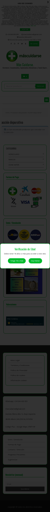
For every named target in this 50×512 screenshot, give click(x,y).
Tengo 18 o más (16, 261)
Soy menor (35, 261)
